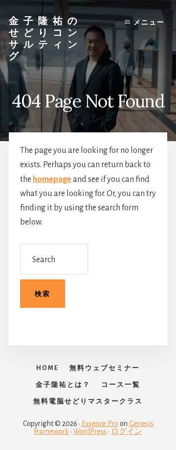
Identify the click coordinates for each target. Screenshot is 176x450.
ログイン (126, 431)
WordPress (90, 431)
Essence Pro (100, 423)
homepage (52, 179)
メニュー (149, 22)
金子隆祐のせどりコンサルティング (45, 38)
